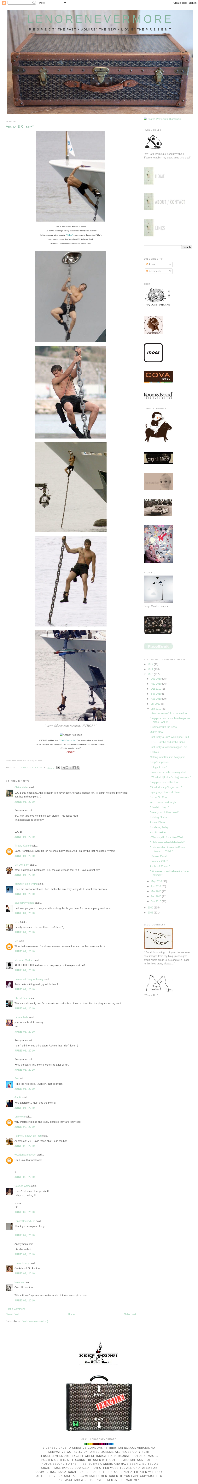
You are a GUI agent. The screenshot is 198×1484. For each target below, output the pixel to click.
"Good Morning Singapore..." (166, 787)
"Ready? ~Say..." (159, 807)
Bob (17, 1078)
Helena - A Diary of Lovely (29, 979)
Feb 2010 (156, 896)
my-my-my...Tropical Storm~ (166, 792)
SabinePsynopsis (24, 902)
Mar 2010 (156, 891)
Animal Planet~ (158, 822)
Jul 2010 (156, 703)
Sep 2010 (156, 693)
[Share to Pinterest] (78, 768)
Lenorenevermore (100, 19)
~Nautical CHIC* (159, 861)
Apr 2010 (156, 886)
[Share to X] (71, 768)
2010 (151, 674)
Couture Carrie (23, 1185)
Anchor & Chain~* (160, 866)
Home (71, 1314)
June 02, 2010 (25, 1126)
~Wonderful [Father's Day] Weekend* (170, 777)
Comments (154, 271)
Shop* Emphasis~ (160, 762)
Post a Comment (15, 1308)
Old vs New (156, 732)
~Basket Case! (158, 856)
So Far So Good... (160, 797)
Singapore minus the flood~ (165, 782)
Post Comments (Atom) (34, 1321)
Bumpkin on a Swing (26, 883)
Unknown (20, 1116)
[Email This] (63, 768)
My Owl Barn (22, 864)
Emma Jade (21, 1017)
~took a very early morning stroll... (169, 772)
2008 (151, 912)
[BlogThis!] (67, 768)
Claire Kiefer (21, 787)
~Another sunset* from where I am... (170, 713)
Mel (17, 941)
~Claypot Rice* (158, 767)
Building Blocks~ (159, 817)
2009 (151, 907)
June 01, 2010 (25, 801)
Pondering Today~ (160, 827)
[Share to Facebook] (74, 768)
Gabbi (18, 1097)
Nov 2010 (156, 683)
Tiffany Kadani (23, 845)
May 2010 (157, 881)
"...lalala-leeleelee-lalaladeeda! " (167, 842)
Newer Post (12, 1314)
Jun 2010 (156, 708)
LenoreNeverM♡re (25, 1221)
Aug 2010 (156, 698)
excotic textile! (158, 832)
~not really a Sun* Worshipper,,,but (169, 737)
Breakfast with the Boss (163, 726)
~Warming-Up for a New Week (167, 837)
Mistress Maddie (24, 960)
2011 (151, 669)
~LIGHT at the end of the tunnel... (169, 742)
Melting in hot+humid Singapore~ (168, 757)
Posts (151, 264)
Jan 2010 (156, 901)
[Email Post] (58, 767)
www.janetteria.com (25, 1154)
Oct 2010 (156, 688)
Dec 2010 (156, 678)
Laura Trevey (22, 1263)
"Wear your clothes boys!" (164, 812)
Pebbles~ (155, 752)
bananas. (20, 1282)
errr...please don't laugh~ (163, 802)
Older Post (130, 1314)
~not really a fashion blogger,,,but (168, 747)
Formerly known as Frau (28, 1135)
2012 (151, 664)
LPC (17, 921)
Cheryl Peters (22, 998)
